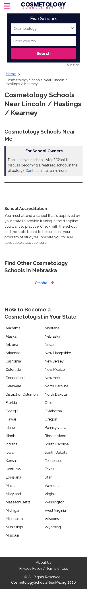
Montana (52, 328)
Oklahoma (53, 411)
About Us (43, 562)
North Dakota (56, 394)
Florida (11, 403)
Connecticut (16, 378)
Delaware (13, 386)
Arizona (12, 345)
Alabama (13, 328)
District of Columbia (22, 394)
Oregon (51, 419)
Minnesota (14, 519)
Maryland (13, 494)
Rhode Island (55, 436)
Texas (49, 469)
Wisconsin (53, 519)
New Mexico (55, 369)
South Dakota (56, 452)
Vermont (52, 485)
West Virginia (55, 510)
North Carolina (56, 386)
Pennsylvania (55, 427)
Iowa (10, 452)
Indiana (11, 444)
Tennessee (53, 461)
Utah (48, 477)
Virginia (50, 494)
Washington (54, 502)
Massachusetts (18, 502)
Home (11, 74)
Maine (10, 485)
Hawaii (11, 419)
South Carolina (57, 444)
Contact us (34, 170)
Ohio (48, 403)
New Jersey (54, 361)
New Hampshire (58, 353)
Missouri (12, 535)
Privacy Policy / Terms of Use (43, 568)
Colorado (13, 369)
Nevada (51, 345)
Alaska (11, 336)
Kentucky (13, 469)
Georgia (12, 411)
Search (44, 53)
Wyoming (53, 527)
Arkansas (13, 353)
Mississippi (14, 527)
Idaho (10, 427)
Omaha (41, 283)
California (13, 361)
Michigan (13, 510)
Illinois (11, 436)
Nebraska (52, 336)
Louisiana (13, 477)
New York (52, 378)
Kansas (12, 461)
